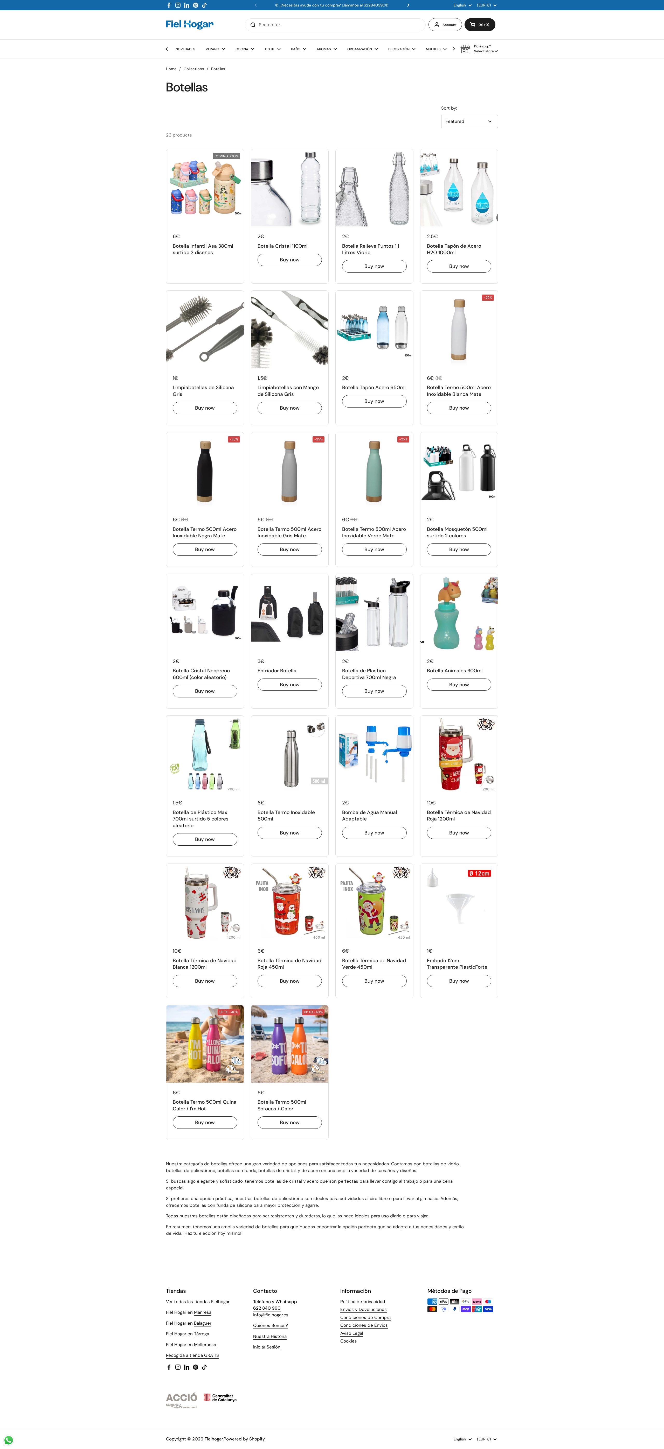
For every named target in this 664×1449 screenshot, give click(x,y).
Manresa (202, 1312)
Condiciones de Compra (365, 1317)
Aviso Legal (351, 1333)
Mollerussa (205, 1344)
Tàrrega (201, 1334)
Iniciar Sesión (266, 1347)
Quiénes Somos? (270, 1325)
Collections (194, 69)
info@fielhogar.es (270, 1315)
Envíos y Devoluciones (363, 1309)
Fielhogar (214, 1439)
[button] (480, 24)
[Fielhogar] (189, 25)
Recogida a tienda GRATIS (192, 1355)
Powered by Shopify (244, 1439)
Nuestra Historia (270, 1336)
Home (171, 69)
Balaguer (202, 1323)
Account (449, 25)
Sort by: (449, 108)
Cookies (348, 1341)
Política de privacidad (362, 1301)
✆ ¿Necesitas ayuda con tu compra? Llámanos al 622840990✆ (332, 5)
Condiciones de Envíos (364, 1325)
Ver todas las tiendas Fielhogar (198, 1301)
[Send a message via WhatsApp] (9, 1440)
